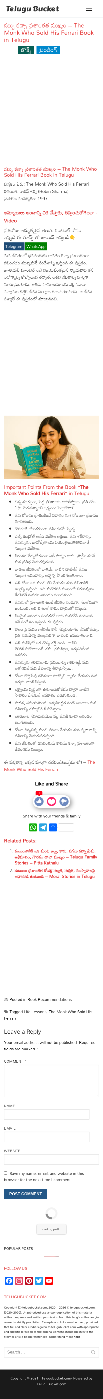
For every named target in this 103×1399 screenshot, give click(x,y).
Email (10, 1128)
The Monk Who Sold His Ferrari (49, 765)
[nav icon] (89, 8)
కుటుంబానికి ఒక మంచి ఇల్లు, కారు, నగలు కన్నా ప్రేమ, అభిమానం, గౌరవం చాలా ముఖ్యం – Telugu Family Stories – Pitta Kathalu (56, 857)
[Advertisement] (51, 112)
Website (12, 1150)
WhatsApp (36, 246)
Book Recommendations (50, 999)
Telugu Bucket (32, 8)
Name (9, 1105)
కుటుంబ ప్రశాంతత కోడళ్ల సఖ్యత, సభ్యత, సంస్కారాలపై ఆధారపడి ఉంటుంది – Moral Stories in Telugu (55, 873)
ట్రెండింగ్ (48, 49)
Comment (15, 1061)
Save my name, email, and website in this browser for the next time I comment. (44, 1176)
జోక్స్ (26, 49)
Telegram (14, 246)
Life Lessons (35, 1012)
